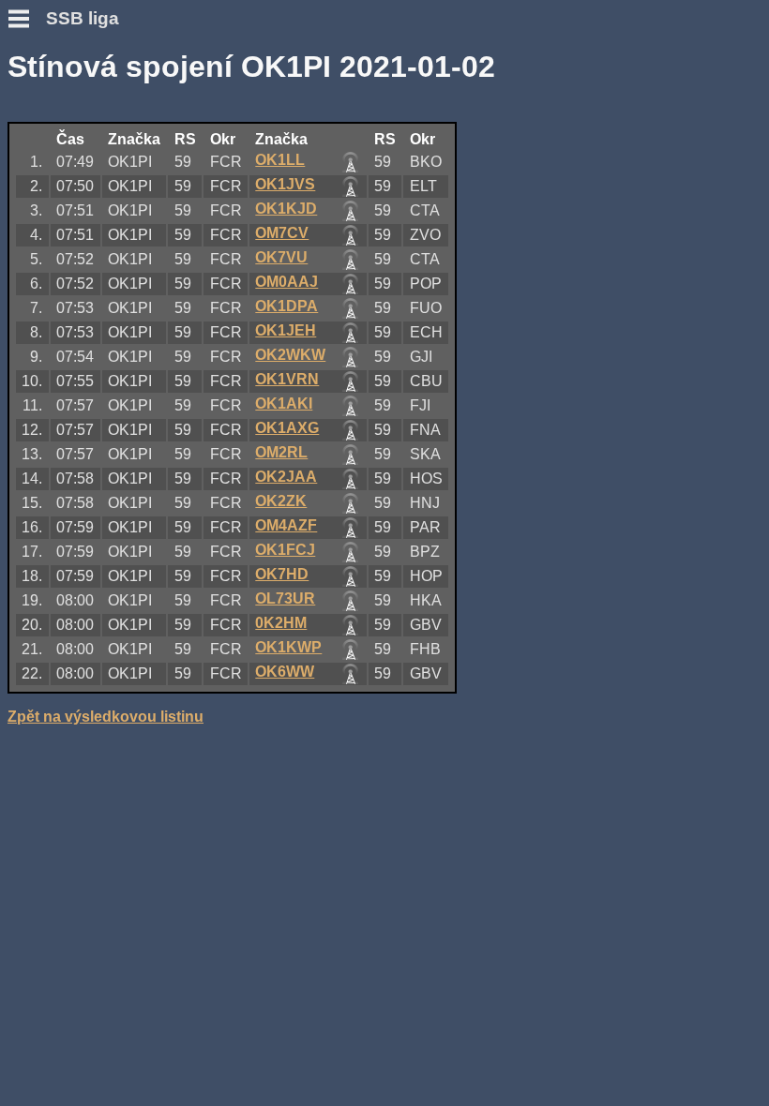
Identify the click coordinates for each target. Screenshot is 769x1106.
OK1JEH (285, 330)
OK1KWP (288, 647)
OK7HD (282, 574)
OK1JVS (285, 184)
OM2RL (281, 452)
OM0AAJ (286, 282)
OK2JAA (286, 477)
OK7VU (281, 257)
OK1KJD (286, 209)
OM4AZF (286, 525)
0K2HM (281, 623)
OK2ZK (281, 501)
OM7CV (282, 233)
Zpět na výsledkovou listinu (106, 717)
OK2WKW (290, 355)
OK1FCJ (285, 550)
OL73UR (285, 598)
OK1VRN (287, 379)
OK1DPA (286, 306)
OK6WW (284, 672)
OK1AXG (287, 428)
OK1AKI (283, 403)
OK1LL (280, 160)
